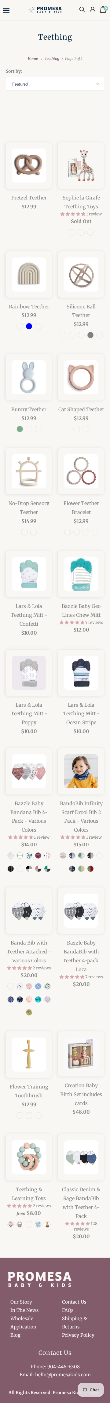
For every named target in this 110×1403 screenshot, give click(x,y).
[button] (73, 214)
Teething (55, 37)
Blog (15, 1335)
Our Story (21, 1302)
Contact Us (74, 1302)
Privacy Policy (78, 1335)
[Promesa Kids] (46, 9)
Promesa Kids (67, 1392)
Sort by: (14, 71)
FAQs (67, 1310)
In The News (24, 1310)
